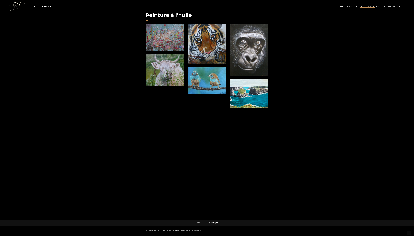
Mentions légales (196, 230)
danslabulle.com (185, 230)
